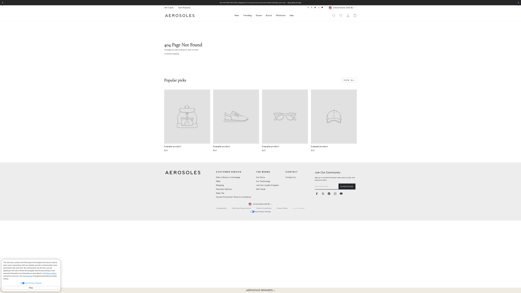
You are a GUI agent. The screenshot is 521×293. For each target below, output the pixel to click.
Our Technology (263, 181)
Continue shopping (171, 54)
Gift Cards (168, 7)
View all (349, 80)
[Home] (179, 15)
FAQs (218, 181)
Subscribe (347, 186)
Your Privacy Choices (263, 212)
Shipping (220, 185)
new (237, 15)
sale (292, 15)
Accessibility (221, 208)
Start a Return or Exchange (228, 177)
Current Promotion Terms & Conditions (233, 197)
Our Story (260, 177)
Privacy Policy (282, 208)
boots (269, 15)
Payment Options (224, 189)
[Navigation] (260, 2)
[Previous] (2, 2)
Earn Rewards (184, 7)
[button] (260, 290)
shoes (259, 15)
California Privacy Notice (241, 208)
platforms (280, 15)
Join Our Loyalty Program (267, 185)
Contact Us (290, 177)
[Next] (518, 2)
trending (247, 15)
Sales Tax (220, 193)
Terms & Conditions (263, 208)
